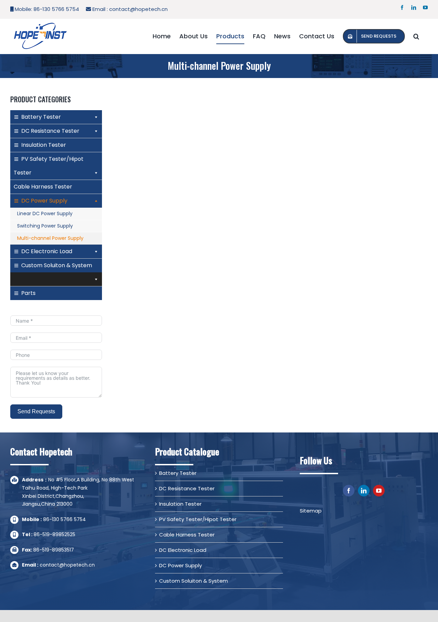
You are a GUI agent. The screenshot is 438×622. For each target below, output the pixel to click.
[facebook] (349, 490)
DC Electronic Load (46, 251)
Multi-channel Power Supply (50, 238)
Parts (28, 293)
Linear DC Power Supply (45, 213)
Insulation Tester (43, 145)
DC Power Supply (44, 201)
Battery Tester (41, 117)
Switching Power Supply (45, 225)
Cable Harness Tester (43, 187)
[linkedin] (364, 490)
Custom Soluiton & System (56, 265)
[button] (416, 36)
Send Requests (36, 411)
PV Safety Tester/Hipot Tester (48, 166)
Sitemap (311, 510)
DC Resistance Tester (50, 131)
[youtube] (379, 490)
